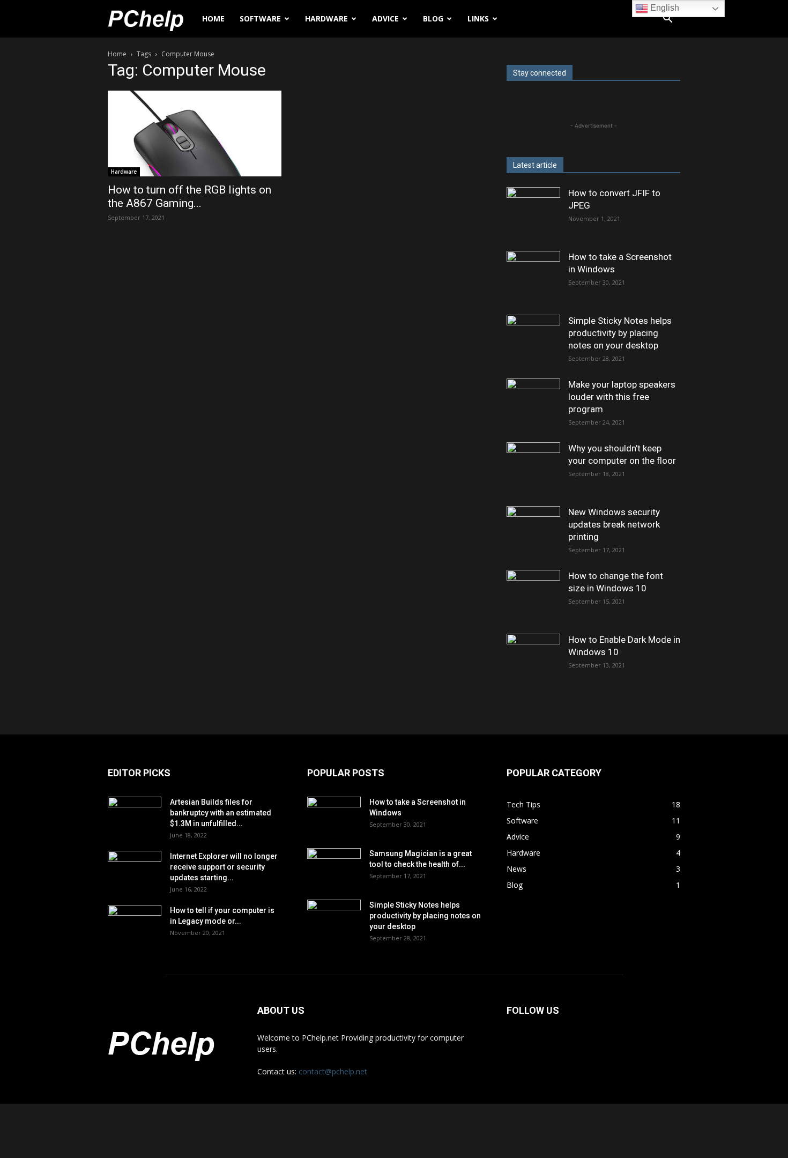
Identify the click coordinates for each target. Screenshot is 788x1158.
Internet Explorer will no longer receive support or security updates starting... (224, 867)
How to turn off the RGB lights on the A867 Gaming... (189, 196)
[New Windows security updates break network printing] (533, 533)
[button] (667, 19)
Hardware (326, 18)
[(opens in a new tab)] (134, 815)
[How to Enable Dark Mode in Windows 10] (533, 660)
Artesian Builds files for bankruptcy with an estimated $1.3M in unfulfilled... (220, 813)
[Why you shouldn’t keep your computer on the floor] (533, 469)
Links (478, 18)
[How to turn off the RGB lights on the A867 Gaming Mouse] (194, 133)
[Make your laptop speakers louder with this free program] (533, 405)
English (663, 7)
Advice (385, 18)
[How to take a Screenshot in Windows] (533, 278)
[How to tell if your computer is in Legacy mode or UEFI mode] (134, 923)
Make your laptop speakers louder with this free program (621, 396)
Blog (433, 18)
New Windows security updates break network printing (614, 524)
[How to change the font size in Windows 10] (533, 596)
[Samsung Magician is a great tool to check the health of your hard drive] (334, 867)
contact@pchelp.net (333, 1071)
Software (260, 18)
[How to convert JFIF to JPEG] (533, 214)
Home (213, 18)
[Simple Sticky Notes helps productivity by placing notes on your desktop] (533, 341)
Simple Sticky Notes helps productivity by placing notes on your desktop (620, 333)
